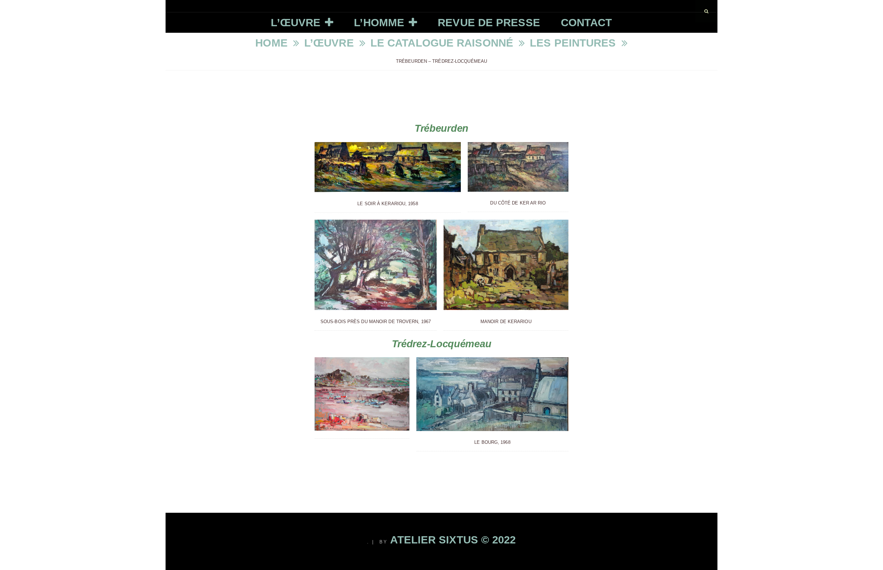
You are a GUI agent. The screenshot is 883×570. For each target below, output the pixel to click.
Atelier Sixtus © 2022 (453, 540)
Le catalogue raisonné (443, 43)
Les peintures (574, 43)
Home (273, 43)
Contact (586, 23)
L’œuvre (295, 23)
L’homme (379, 23)
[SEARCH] (706, 11)
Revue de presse (489, 23)
